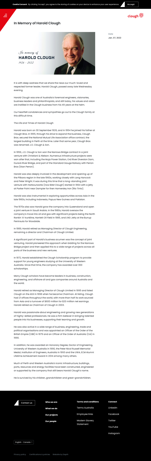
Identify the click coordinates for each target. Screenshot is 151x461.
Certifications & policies (39, 454)
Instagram (114, 433)
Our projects (51, 414)
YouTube (113, 426)
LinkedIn (112, 407)
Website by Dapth (60, 454)
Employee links (85, 414)
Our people (50, 421)
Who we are (51, 402)
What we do (51, 408)
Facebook (113, 414)
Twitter (112, 420)
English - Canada (23, 442)
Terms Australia (85, 407)
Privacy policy (20, 454)
